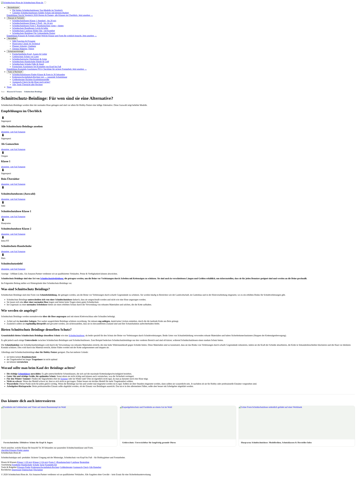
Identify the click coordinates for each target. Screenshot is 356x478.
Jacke (42, 465)
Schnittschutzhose (76, 335)
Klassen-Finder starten (15, 450)
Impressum (16, 470)
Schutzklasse (24, 374)
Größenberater (66, 467)
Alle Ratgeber (95, 467)
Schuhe (36, 465)
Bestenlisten (13, 8)
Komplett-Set (51, 465)
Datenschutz (27, 470)
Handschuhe (26, 465)
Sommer (64, 379)
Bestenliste (84, 462)
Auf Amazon (13, 132)
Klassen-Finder (24, 467)
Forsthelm (16, 465)
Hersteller (12, 38)
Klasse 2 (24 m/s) (40, 462)
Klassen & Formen (16, 18)
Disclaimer (38, 470)
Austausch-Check (81, 467)
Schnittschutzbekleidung (51, 278)
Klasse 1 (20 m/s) (24, 462)
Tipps (9, 87)
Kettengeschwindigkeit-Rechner (45, 467)
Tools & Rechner (15, 72)
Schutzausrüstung (15, 51)
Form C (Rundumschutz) (60, 462)
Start (3, 92)
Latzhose (75, 462)
